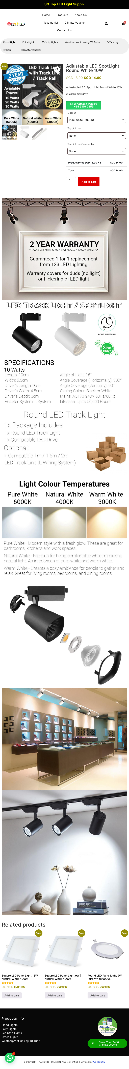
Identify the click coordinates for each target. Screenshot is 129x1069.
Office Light (113, 42)
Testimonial (50, 22)
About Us (81, 15)
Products (62, 15)
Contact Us (64, 30)
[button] (57, 70)
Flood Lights (9, 1025)
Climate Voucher (75, 22)
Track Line (74, 128)
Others (7, 50)
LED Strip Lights (49, 42)
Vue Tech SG (98, 1061)
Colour (71, 112)
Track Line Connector (81, 144)
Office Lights (10, 1037)
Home (46, 15)
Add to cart (89, 181)
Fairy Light (28, 42)
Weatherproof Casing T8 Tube (21, 1041)
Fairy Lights (9, 1029)
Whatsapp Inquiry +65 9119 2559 (85, 105)
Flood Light (9, 42)
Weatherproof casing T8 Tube (82, 42)
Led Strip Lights (12, 1033)
